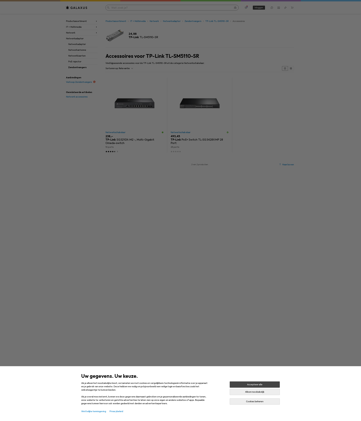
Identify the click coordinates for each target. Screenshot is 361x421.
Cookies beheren (254, 401)
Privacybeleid (116, 411)
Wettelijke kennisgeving (93, 411)
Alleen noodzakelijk (254, 391)
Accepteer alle (254, 384)
